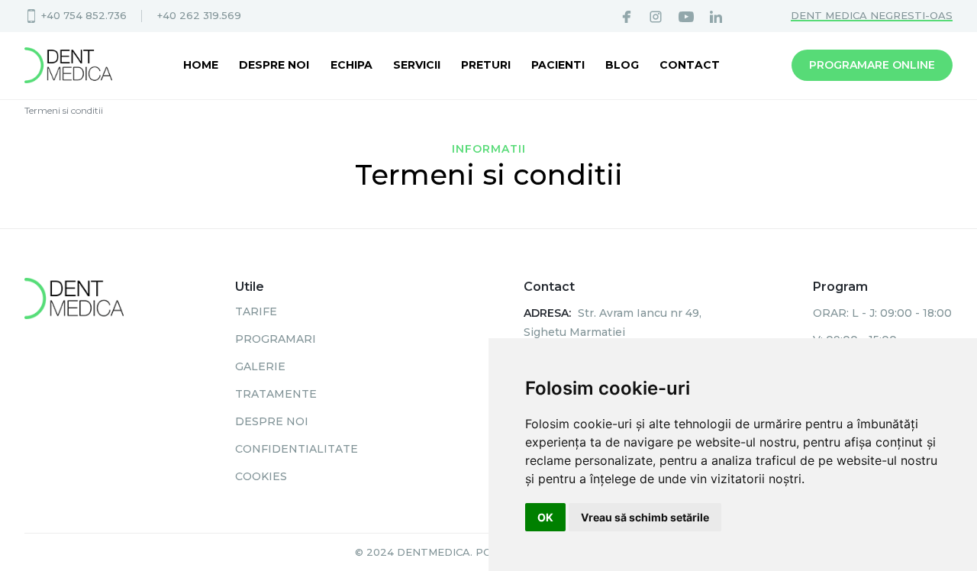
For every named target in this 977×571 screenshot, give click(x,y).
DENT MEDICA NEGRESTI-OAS (872, 15)
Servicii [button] (416, 65)
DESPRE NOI (271, 421)
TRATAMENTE (276, 394)
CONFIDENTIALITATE (296, 449)
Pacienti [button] (558, 65)
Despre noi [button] (274, 65)
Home (200, 65)
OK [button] (545, 517)
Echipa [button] (351, 65)
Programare (872, 65)
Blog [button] (622, 65)
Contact (689, 65)
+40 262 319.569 (199, 15)
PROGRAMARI (275, 339)
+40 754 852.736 (84, 15)
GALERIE (260, 366)
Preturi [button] (486, 65)
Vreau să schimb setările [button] (645, 517)
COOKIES (261, 476)
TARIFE (256, 311)
